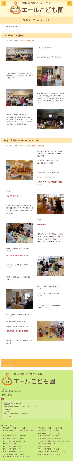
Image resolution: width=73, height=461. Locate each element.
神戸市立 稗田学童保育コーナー (12, 449)
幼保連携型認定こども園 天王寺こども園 (14, 436)
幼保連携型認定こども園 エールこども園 (49, 433)
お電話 (3, 5)
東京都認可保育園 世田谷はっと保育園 (49, 454)
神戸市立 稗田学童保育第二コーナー (13, 451)
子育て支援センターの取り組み (35, 146)
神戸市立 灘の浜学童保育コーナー (12, 446)
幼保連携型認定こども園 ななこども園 (48, 430)
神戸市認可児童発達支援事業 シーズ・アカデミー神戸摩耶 (54, 441)
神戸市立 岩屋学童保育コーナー (47, 444)
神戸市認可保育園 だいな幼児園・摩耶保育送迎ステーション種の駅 (19, 431)
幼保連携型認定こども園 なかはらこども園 (50, 428)
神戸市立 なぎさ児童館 (9, 444)
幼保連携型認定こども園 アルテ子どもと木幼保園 (16, 457)
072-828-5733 (8, 394)
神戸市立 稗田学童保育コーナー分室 (48, 449)
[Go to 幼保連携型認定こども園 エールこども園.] (3, 26)
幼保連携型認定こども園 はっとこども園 (14, 428)
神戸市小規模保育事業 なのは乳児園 (13, 438)
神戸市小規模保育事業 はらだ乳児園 (48, 436)
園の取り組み (30, 41)
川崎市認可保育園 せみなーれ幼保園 (13, 454)
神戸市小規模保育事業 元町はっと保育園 (49, 438)
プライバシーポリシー (11, 416)
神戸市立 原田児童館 (44, 446)
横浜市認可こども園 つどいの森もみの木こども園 (51, 451)
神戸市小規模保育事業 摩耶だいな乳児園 (14, 441)
